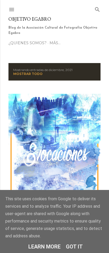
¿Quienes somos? (27, 43)
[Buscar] (97, 8)
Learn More (44, 246)
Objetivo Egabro (29, 19)
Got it (74, 246)
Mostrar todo (28, 74)
